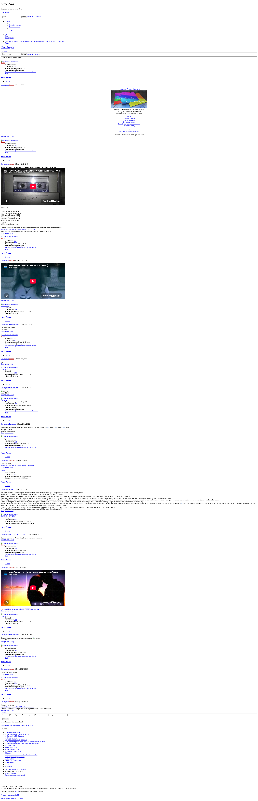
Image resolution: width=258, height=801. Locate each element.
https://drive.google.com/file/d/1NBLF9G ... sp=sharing (21, 609)
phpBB (16, 791)
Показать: (5, 715)
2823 (15, 66)
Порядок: (52, 715)
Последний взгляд (129, 126)
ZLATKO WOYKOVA (8, 516)
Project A (4, 400)
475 (15, 520)
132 (15, 474)
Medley (129, 116)
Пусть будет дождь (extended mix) (129, 124)
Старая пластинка (129, 120)
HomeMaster (5, 306)
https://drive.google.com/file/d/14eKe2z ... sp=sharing (18, 707)
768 (15, 403)
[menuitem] (15, 25)
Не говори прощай (129, 122)
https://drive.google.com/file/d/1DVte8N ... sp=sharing (18, 229)
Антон (3, 63)
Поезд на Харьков (129, 118)
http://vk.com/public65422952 (129, 131)
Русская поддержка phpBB (10, 795)
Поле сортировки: (28, 715)
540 (15, 309)
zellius (3, 471)
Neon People (7, 47)
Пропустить (5, 12)
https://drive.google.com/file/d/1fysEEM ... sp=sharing (18, 465)
